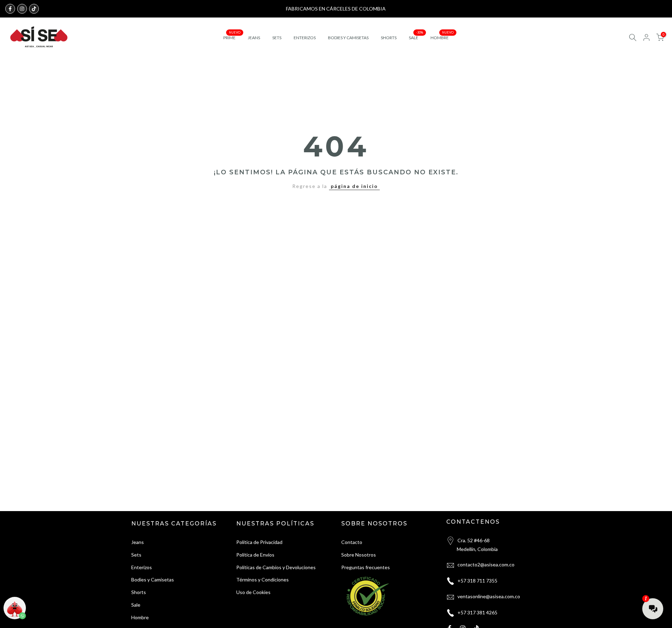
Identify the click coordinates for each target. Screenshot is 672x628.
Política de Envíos (255, 555)
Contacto (351, 542)
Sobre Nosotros (358, 555)
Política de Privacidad (259, 542)
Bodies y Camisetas (152, 579)
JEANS (254, 37)
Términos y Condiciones (262, 579)
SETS (276, 37)
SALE (416, 37)
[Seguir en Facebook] (10, 9)
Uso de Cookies (253, 592)
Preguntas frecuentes (365, 567)
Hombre (140, 617)
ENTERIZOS (305, 37)
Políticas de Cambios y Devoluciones (276, 567)
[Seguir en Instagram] (22, 9)
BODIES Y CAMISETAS (348, 37)
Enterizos (141, 567)
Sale (135, 605)
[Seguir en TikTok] (34, 9)
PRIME (232, 37)
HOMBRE (442, 37)
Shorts (138, 592)
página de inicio (354, 186)
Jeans (137, 542)
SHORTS (389, 37)
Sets (136, 555)
